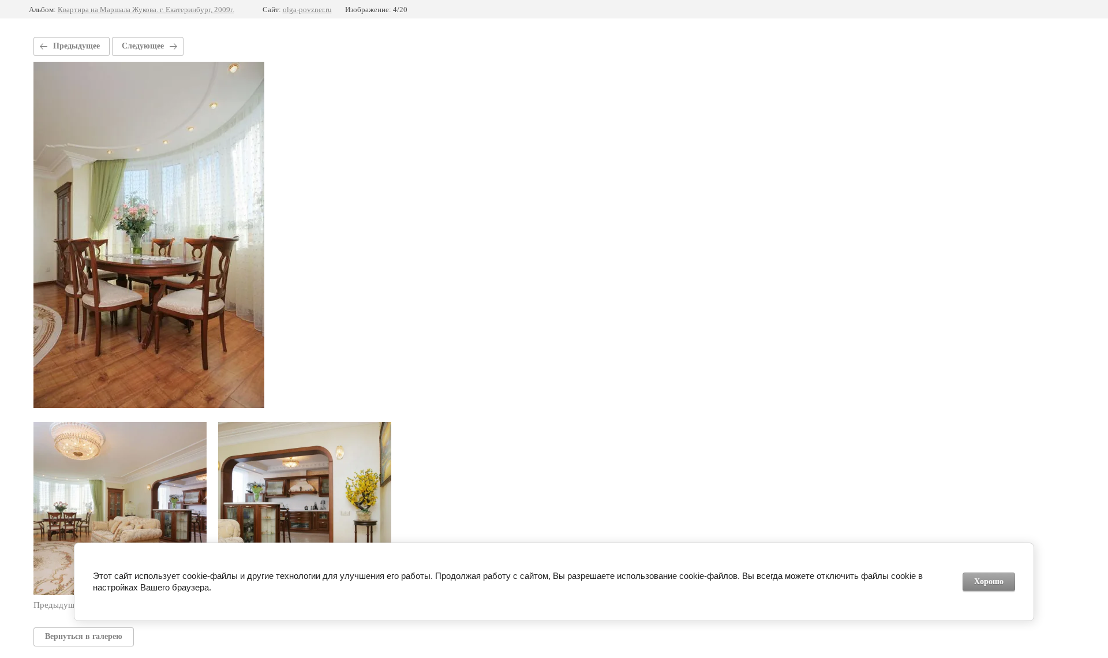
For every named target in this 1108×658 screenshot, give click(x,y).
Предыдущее (76, 46)
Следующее (143, 46)
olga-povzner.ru (307, 9)
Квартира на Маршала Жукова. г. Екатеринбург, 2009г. (146, 9)
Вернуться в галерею (83, 636)
